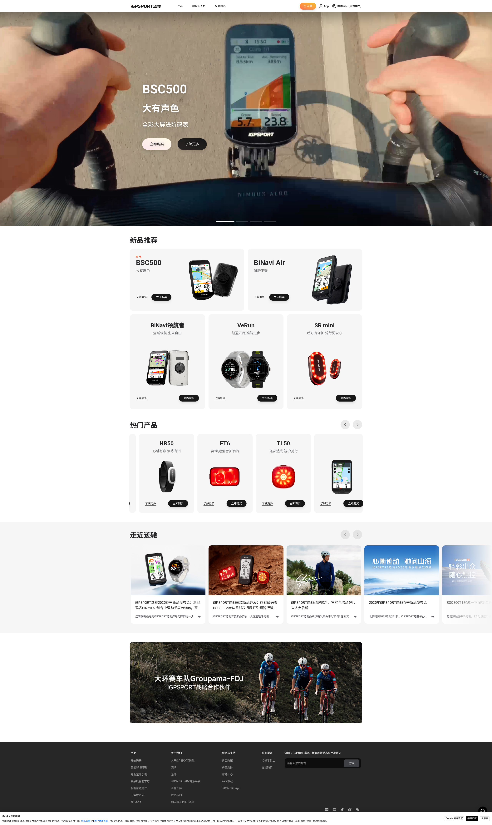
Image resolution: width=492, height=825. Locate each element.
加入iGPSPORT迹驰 (182, 802)
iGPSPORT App (231, 788)
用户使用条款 (101, 821)
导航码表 (136, 760)
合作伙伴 (176, 788)
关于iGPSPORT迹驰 (182, 760)
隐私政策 (85, 821)
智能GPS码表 (139, 767)
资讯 (173, 767)
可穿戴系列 (137, 795)
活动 (173, 774)
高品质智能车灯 (140, 781)
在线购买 (267, 767)
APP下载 (227, 781)
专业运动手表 (139, 774)
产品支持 (227, 767)
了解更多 (141, 297)
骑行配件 (136, 802)
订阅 (351, 763)
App (326, 6)
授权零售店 (268, 760)
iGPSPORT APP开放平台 (185, 781)
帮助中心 (227, 774)
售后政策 (227, 760)
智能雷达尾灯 (139, 788)
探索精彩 (220, 6)
